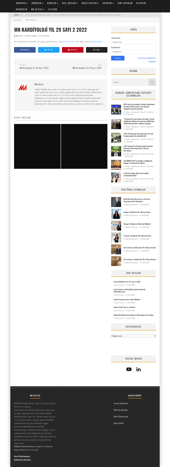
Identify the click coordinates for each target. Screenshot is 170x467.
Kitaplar (141, 3)
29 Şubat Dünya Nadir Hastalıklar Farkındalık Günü (136, 174)
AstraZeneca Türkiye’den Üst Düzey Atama (140, 247)
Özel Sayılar (69, 3)
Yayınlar (107, 3)
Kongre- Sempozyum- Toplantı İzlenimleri (140, 112)
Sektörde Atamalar (132, 204)
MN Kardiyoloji (32, 36)
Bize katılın (97, 41)
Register (152, 61)
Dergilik (51, 3)
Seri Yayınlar (125, 3)
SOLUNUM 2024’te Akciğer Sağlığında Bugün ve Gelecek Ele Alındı (138, 161)
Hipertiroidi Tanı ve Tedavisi (124, 307)
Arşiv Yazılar (89, 3)
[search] (152, 82)
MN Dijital (37, 9)
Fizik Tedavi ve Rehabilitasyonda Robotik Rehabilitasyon (129, 290)
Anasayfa (21, 3)
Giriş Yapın (69, 41)
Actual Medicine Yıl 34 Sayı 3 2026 (127, 281)
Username (115, 38)
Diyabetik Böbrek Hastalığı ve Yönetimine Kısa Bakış (133, 315)
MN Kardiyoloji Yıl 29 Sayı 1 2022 (34, 67)
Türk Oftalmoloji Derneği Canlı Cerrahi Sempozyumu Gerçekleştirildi (138, 134)
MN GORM (119, 423)
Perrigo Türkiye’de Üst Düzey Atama (137, 235)
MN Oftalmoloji (121, 416)
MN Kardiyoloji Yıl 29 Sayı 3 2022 (87, 67)
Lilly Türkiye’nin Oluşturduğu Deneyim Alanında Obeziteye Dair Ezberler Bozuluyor (138, 148)
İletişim (52, 9)
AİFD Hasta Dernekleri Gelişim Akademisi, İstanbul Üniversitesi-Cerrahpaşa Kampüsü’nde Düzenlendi (139, 106)
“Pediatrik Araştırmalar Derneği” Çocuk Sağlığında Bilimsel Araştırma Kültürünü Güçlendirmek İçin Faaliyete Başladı (73, 15)
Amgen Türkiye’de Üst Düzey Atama (137, 212)
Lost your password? (147, 58)
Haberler (37, 3)
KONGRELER (22, 9)
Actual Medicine (121, 403)
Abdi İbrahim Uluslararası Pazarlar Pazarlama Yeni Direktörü (137, 200)
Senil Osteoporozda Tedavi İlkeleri (127, 299)
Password (115, 47)
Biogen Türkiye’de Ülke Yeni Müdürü (137, 224)
